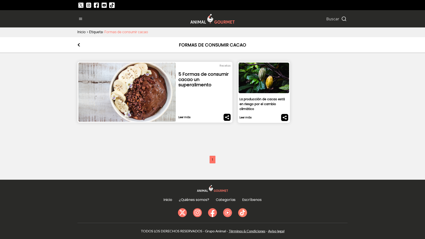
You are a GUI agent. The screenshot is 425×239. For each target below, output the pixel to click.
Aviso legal (276, 231)
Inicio (81, 31)
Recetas (225, 65)
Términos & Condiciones (247, 231)
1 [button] (212, 159)
